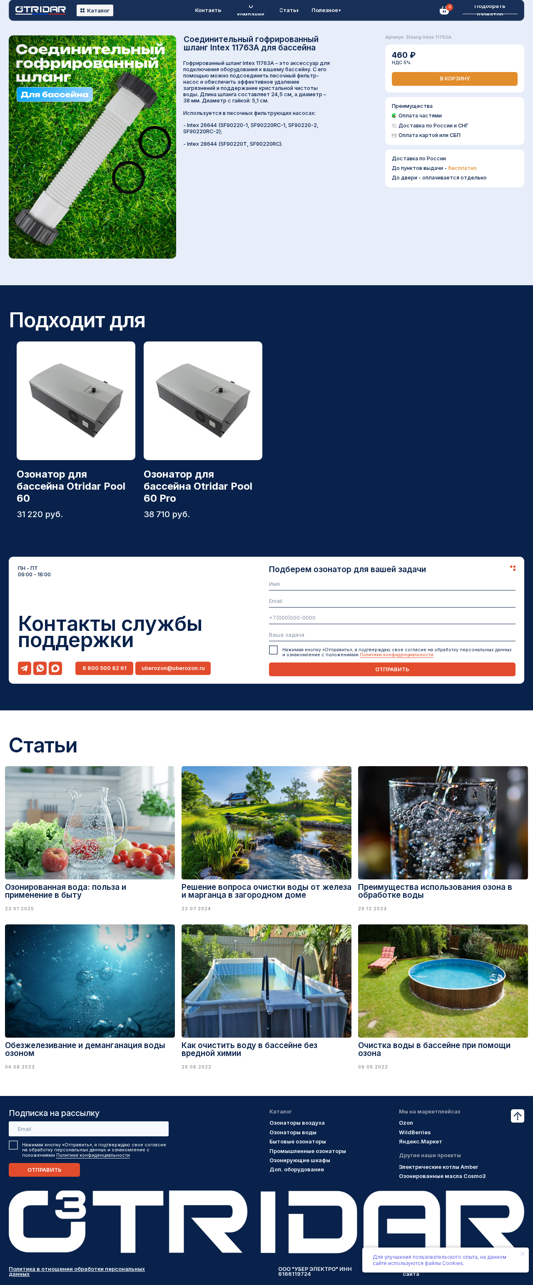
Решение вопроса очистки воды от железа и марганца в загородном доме (266, 891)
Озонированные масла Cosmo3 (442, 1176)
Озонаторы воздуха (297, 1123)
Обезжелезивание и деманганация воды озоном (85, 1049)
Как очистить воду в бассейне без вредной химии (249, 1049)
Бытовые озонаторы (297, 1141)
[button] (490, 10)
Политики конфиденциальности (396, 654)
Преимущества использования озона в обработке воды (435, 891)
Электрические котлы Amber (438, 1167)
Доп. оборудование (296, 1169)
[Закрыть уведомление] (522, 1254)
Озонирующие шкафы (299, 1160)
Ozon (406, 1123)
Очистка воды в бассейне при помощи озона (434, 1049)
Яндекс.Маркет (420, 1141)
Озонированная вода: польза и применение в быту (65, 891)
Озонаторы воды (292, 1132)
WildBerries (415, 1132)
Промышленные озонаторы (307, 1151)
